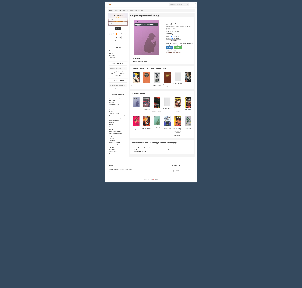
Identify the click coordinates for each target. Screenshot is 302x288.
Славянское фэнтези (148, 229)
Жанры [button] (127, 3)
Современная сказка (148, 236)
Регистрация (118, 37)
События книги (173, 40)
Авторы (133, 3)
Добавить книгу (147, 3)
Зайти (118, 28)
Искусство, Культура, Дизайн (117, 116)
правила (130, 169)
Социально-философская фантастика (153, 240)
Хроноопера (146, 265)
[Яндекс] (119, 34)
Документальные (114, 104)
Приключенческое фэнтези (150, 215)
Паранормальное (147, 201)
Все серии (118, 89)
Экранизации (113, 57)
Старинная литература (115, 136)
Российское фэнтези (148, 222)
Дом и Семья (112, 107)
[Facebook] (124, 34)
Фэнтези (145, 261)
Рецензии (112, 55)
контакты (119, 169)
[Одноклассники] (116, 34)
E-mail (177, 170)
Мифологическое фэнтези (150, 187)
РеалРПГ (145, 219)
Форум (155, 3)
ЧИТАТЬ (178, 47)
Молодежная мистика (149, 191)
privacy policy (112, 171)
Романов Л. (175, 35)
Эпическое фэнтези (148, 272)
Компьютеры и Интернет (116, 118)
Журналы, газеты (114, 113)
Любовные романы (114, 120)
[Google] (122, 34)
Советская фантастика (149, 233)
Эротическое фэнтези (149, 279)
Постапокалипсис (148, 212)
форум (115, 169)
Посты (111, 53)
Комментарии (113, 51)
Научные (111, 122)
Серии (139, 3)
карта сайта (125, 169)
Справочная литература (116, 133)
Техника (111, 138)
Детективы (112, 100)
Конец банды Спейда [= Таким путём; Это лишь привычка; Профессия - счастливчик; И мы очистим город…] (177, 132)
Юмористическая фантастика (151, 282)
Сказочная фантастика (149, 226)
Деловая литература (148, 8)
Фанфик (111, 147)
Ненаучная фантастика (149, 198)
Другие (111, 111)
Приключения (113, 127)
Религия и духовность (115, 131)
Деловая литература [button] (130, 8)
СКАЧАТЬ (170, 47)
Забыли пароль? (118, 41)
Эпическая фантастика (149, 268)
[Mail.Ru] (113, 34)
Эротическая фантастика (150, 275)
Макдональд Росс (123, 10)
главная (111, 169)
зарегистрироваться (140, 151)
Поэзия (111, 124)
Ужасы (144, 254)
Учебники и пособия (114, 142)
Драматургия (112, 109)
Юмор (111, 154)
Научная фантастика (148, 194)
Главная (116, 3)
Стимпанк (145, 243)
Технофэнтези (147, 251)
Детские (111, 102)
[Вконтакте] (110, 34)
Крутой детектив (170, 19)
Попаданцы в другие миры (150, 208)
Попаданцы (146, 205)
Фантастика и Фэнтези (115, 145)
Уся (144, 258)
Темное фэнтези (147, 247)
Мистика (145, 184)
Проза (111, 129)
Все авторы (118, 75)
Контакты (161, 3)
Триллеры (112, 140)
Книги (121, 3)
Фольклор (112, 149)
